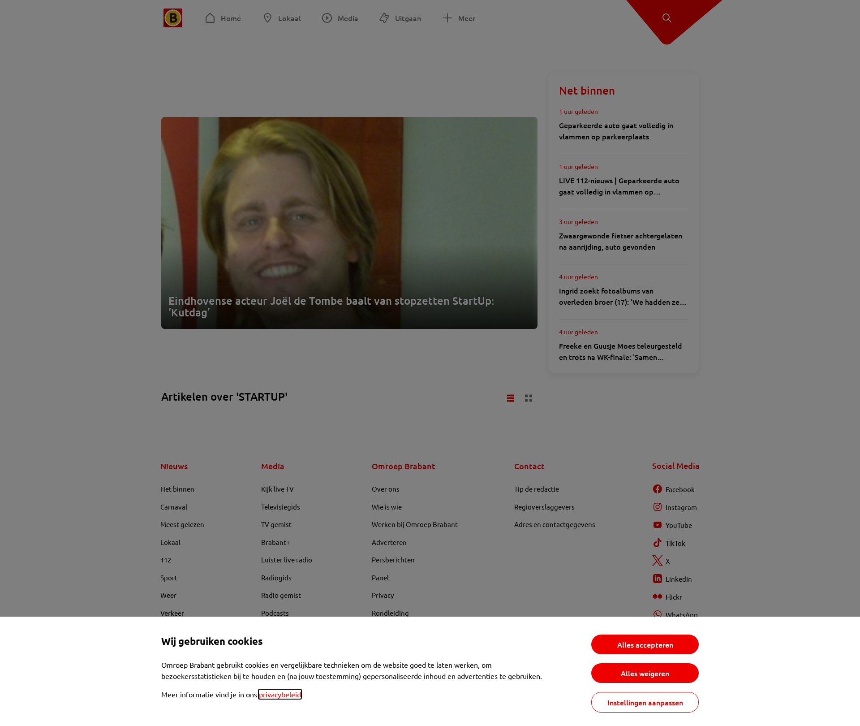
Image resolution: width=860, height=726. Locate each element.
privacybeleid (280, 694)
